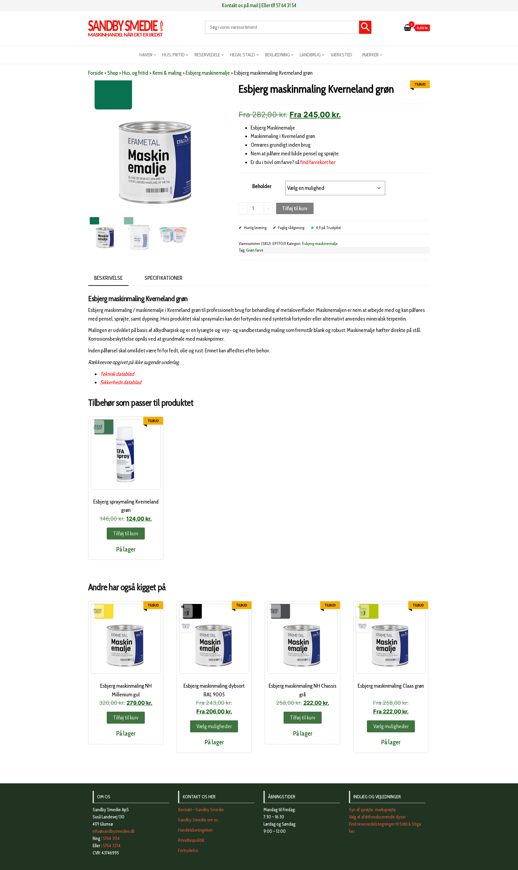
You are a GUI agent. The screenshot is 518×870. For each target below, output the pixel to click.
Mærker (370, 55)
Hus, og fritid (135, 73)
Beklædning (277, 55)
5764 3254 (112, 845)
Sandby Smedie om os (198, 820)
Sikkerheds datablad (120, 382)
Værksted (341, 55)
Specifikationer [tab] (163, 278)
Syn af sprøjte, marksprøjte (372, 809)
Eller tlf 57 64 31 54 (278, 5)
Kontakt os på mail (240, 5)
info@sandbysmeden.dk (114, 831)
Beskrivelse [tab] (108, 278)
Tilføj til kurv (295, 208)
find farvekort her (317, 162)
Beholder (261, 186)
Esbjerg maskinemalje (208, 73)
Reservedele (207, 55)
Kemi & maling (167, 73)
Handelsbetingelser (195, 830)
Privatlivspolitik (191, 840)
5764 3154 (111, 838)
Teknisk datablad (117, 374)
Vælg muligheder (214, 726)
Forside (95, 73)
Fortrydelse (188, 850)
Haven (145, 55)
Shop (112, 73)
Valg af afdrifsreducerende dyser (377, 817)
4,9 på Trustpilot (328, 227)
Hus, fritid (173, 55)
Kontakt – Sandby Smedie (201, 809)
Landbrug (310, 55)
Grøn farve (254, 250)
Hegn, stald (242, 55)
